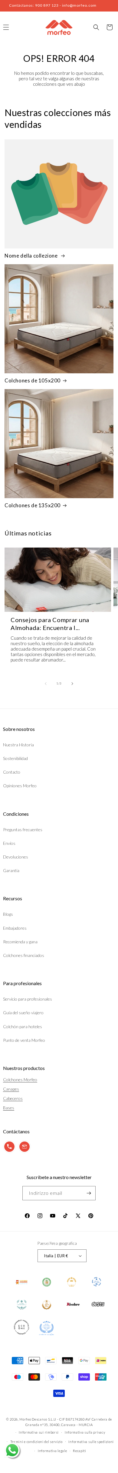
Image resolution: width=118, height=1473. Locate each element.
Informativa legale (52, 1451)
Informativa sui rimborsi (39, 1432)
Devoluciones (15, 856)
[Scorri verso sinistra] (45, 683)
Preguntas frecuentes (22, 829)
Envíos (9, 843)
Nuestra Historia (18, 744)
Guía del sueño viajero (23, 1012)
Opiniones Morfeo (20, 785)
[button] (96, 27)
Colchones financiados (23, 955)
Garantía (11, 870)
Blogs (8, 914)
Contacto (11, 772)
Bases (8, 1107)
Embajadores (15, 928)
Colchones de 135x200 (33, 505)
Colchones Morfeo (20, 1079)
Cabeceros (13, 1098)
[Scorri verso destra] (72, 683)
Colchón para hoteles (22, 1026)
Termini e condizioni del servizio (36, 1442)
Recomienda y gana (20, 941)
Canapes (11, 1088)
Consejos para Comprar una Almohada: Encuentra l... (50, 623)
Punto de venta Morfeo (24, 1040)
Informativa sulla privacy (85, 1432)
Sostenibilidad (15, 758)
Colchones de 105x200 (33, 380)
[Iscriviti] (88, 1193)
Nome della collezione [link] (32, 255)
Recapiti (79, 1451)
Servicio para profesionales (27, 998)
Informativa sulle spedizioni (91, 1442)
